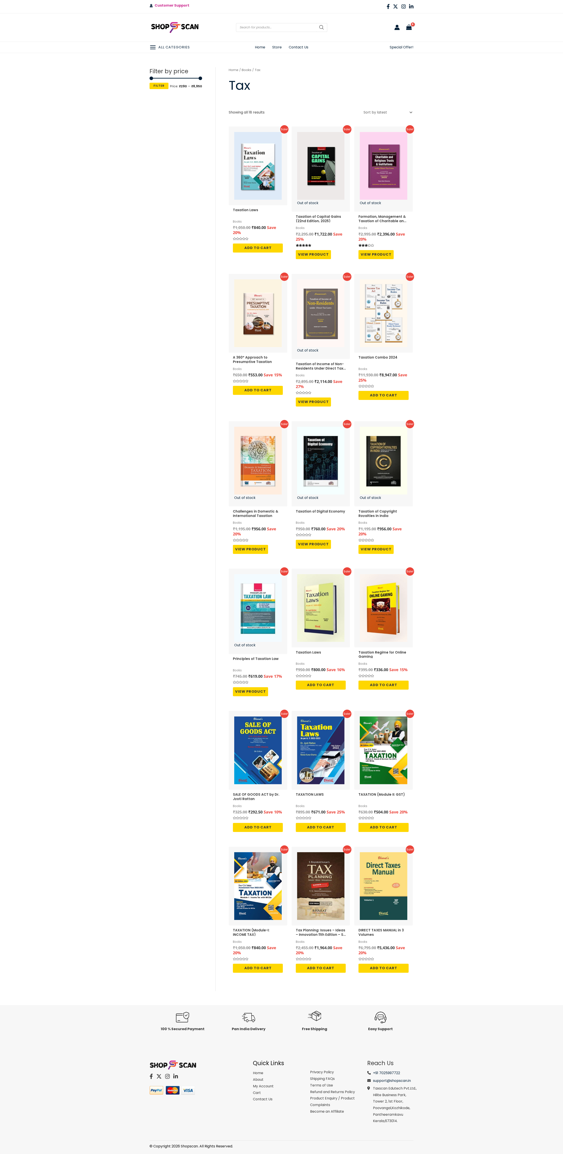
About (258, 1079)
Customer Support (171, 5)
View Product (313, 254)
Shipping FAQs (322, 1078)
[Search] (321, 27)
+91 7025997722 (386, 1072)
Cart (257, 1092)
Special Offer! (401, 47)
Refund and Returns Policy (332, 1091)
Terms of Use (321, 1085)
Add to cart (258, 247)
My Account (263, 1086)
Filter (159, 86)
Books (246, 70)
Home (233, 70)
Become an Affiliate (327, 1111)
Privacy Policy (322, 1072)
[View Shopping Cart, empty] (408, 27)
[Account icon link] (397, 27)
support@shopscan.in (392, 1080)
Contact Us (262, 1099)
